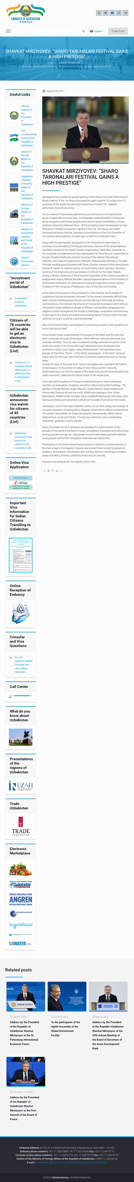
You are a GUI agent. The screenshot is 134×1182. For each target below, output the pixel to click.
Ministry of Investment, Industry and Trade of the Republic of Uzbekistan (27, 240)
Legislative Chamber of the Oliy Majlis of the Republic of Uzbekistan (27, 187)
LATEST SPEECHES (69, 62)
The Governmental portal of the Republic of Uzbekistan (28, 138)
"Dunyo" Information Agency (27, 261)
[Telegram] (125, 13)
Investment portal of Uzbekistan (21, 302)
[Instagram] (119, 13)
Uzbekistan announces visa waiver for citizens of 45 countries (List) (23, 440)
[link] (20, 483)
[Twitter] (105, 13)
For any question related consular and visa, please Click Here (23, 664)
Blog (50, 62)
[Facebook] (99, 13)
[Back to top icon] (119, 1177)
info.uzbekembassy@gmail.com (78, 1162)
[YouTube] (112, 13)
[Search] (83, 31)
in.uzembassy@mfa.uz (47, 1162)
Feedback (101, 1162)
